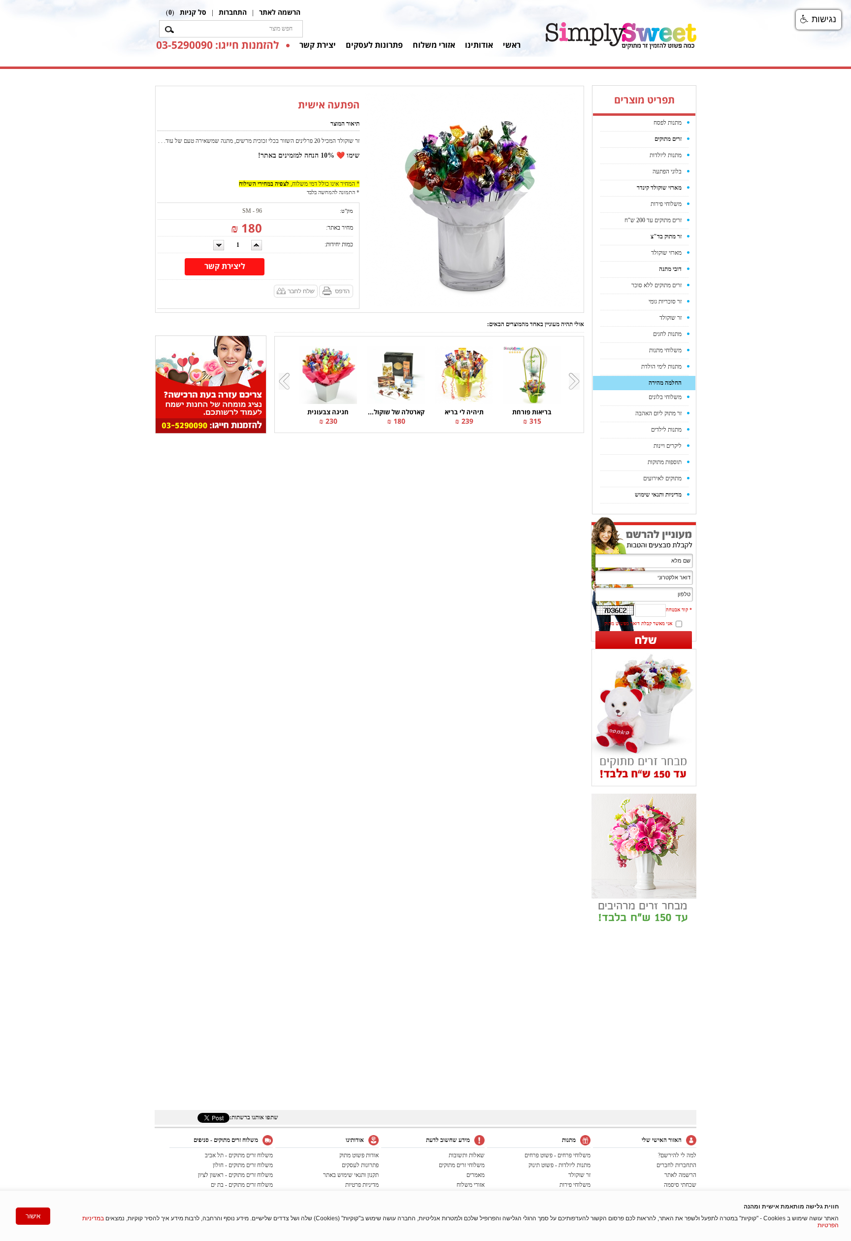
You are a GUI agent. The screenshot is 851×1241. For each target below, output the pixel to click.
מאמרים (475, 1175)
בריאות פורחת (532, 411)
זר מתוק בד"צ (666, 236)
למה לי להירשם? (677, 1155)
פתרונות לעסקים (374, 44)
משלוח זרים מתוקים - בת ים (242, 1184)
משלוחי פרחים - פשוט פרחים (557, 1155)
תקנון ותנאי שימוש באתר (351, 1175)
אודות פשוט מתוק (359, 1155)
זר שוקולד (670, 317)
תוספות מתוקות (665, 462)
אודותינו (479, 44)
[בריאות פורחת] (532, 374)
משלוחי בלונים (665, 397)
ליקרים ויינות (668, 445)
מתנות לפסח (668, 122)
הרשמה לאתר (279, 12)
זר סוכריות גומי (665, 301)
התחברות (233, 12)
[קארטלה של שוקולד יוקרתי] (396, 374)
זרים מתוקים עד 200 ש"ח (653, 220)
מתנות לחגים (667, 334)
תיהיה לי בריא (464, 411)
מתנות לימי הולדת (661, 366)
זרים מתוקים (668, 138)
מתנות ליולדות (666, 155)
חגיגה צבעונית (328, 411)
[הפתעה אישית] (472, 199)
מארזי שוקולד (666, 252)
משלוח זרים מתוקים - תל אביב (239, 1155)
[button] (818, 20)
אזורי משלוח (434, 44)
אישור (33, 1216)
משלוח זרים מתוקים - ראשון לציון (235, 1175)
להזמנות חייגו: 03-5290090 (217, 45)
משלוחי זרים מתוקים (462, 1165)
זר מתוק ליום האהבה (658, 413)
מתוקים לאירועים (662, 478)
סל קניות (193, 12)
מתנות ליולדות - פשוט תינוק (559, 1165)
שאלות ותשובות (467, 1155)
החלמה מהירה (665, 382)
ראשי (512, 44)
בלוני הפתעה (667, 171)
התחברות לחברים (676, 1165)
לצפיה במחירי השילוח (264, 183)
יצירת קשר (317, 44)
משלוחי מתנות (665, 350)
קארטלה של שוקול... (396, 411)
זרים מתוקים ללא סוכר (656, 285)
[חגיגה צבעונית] (328, 374)
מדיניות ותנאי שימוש (658, 494)
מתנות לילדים (666, 429)
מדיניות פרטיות (362, 1184)
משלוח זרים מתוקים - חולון (243, 1165)
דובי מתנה (670, 269)
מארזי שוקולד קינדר (659, 187)
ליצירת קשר (224, 266)
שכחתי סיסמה (680, 1184)
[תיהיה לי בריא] (464, 374)
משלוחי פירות (666, 204)
